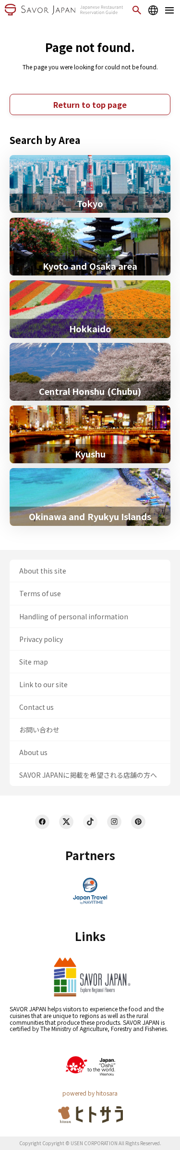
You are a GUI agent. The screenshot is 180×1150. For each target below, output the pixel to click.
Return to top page (90, 104)
